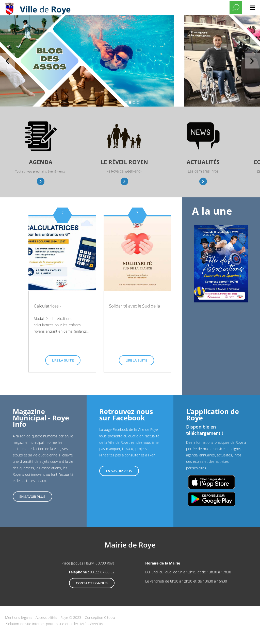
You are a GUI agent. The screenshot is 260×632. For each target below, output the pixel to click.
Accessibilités (47, 617)
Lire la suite (63, 360)
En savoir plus (41, 181)
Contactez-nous (92, 583)
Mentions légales (19, 617)
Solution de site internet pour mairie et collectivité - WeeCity (54, 623)
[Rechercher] (236, 7)
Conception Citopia (100, 617)
